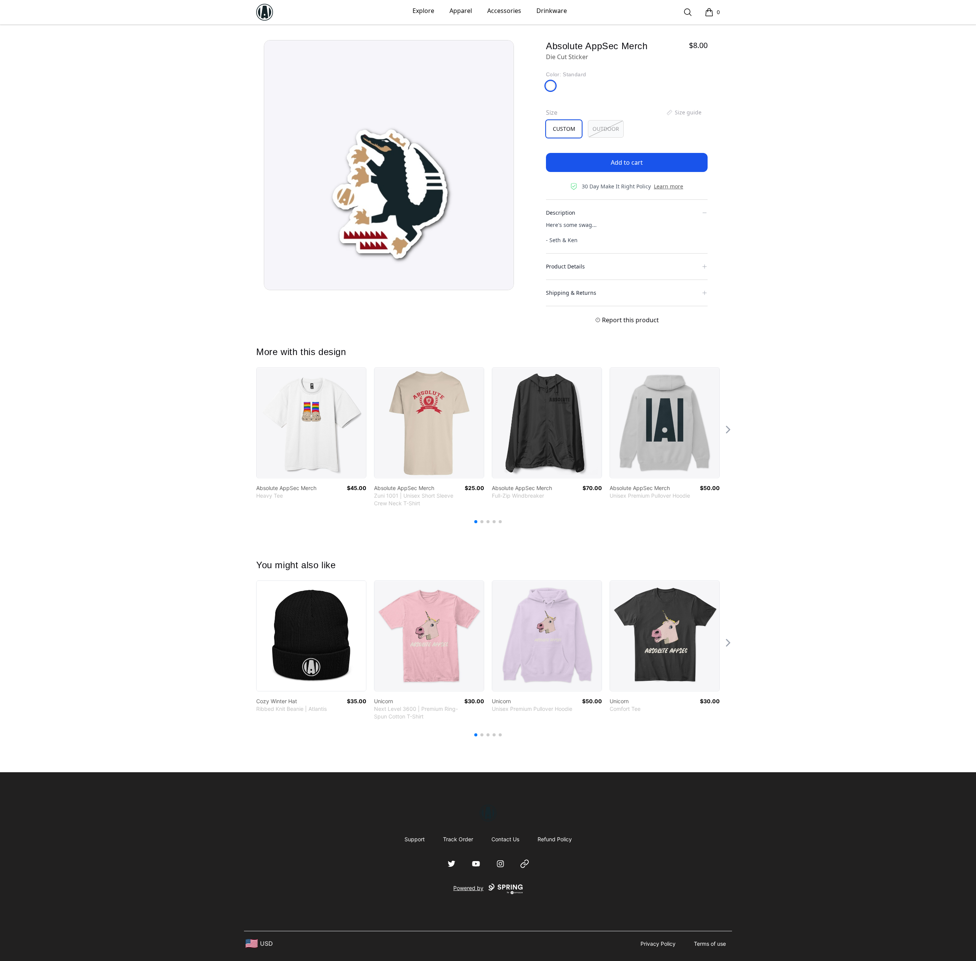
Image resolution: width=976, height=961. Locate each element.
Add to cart (627, 162)
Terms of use (710, 943)
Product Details (565, 266)
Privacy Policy (658, 943)
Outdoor (605, 128)
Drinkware (551, 10)
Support (415, 839)
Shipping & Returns (571, 292)
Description (560, 212)
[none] (684, 112)
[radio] (564, 129)
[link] (311, 423)
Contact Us (505, 839)
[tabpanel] (389, 165)
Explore (423, 10)
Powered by (468, 888)
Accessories (504, 10)
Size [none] (551, 112)
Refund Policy (555, 839)
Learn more (668, 186)
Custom (564, 128)
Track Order (458, 839)
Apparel (460, 10)
